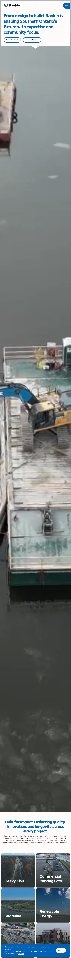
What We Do (11, 40)
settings (21, 953)
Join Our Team (30, 40)
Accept (61, 950)
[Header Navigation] (66, 6)
